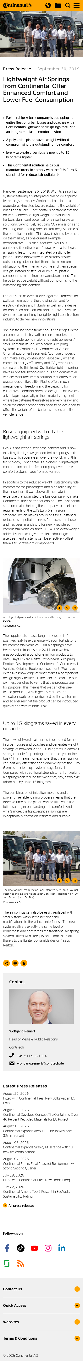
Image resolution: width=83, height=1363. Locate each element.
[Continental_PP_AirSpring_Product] (41, 585)
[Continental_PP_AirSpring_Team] (41, 858)
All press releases (21, 1205)
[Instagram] (48, 1248)
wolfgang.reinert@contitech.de (40, 1063)
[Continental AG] (17, 5)
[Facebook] (7, 1248)
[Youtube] (34, 1248)
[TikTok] (21, 1248)
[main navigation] (76, 5)
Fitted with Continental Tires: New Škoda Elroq (36, 1180)
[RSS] (21, 1263)
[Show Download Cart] (57, 5)
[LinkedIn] (62, 1248)
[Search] (67, 5)
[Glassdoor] (7, 1263)
